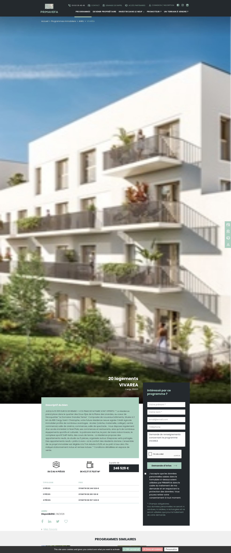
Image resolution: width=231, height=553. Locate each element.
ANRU (81, 21)
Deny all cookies (153, 549)
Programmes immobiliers (63, 21)
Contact (95, 5)
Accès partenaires (137, 5)
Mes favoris (50, 529)
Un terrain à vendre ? (176, 11)
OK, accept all (132, 549)
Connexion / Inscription (163, 5)
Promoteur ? (154, 11)
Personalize (171, 549)
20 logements (123, 379)
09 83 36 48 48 (78, 5)
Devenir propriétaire (104, 11)
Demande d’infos (162, 465)
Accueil (44, 21)
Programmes (83, 11)
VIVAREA (128, 385)
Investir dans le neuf (130, 11)
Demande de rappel (114, 5)
